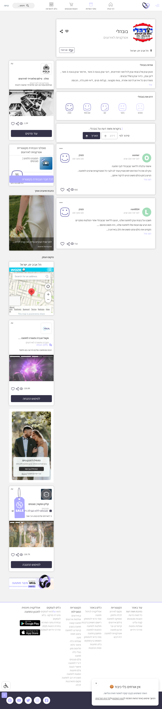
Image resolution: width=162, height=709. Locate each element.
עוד (150, 84)
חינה (79, 637)
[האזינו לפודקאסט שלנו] (31, 582)
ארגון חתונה (116, 629)
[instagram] (38, 703)
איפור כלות (75, 644)
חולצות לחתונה (94, 626)
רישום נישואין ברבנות (91, 622)
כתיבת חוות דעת (134, 611)
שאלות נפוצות (135, 626)
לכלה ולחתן (116, 615)
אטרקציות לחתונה (118, 24)
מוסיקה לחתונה (114, 618)
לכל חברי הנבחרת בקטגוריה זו (37, 180)
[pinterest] (10, 703)
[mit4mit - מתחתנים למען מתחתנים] (147, 5)
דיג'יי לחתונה (74, 663)
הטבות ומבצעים (134, 618)
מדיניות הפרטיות (102, 698)
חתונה (78, 655)
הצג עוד (147, 179)
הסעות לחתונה (74, 674)
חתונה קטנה (75, 623)
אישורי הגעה (75, 666)
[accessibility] (6, 685)
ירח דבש (118, 637)
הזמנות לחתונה (94, 629)
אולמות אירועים (73, 619)
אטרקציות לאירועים (100, 24)
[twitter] (28, 703)
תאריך (93, 135)
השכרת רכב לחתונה (71, 677)
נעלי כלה (76, 652)
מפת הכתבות (95, 648)
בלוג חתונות (95, 644)
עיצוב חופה (75, 634)
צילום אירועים (115, 622)
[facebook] (47, 703)
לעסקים (51, 611)
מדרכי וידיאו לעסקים (50, 629)
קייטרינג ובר (116, 626)
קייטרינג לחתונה (73, 630)
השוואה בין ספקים (92, 640)
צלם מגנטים (75, 659)
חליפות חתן (75, 648)
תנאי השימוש (118, 698)
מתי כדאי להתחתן (92, 618)
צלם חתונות (75, 670)
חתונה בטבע (75, 626)
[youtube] (19, 703)
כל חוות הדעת (135, 615)
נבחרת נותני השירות (51, 622)
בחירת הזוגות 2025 (51, 626)
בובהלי (87, 24)
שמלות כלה (75, 641)
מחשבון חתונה (94, 633)
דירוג (111, 135)
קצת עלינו (137, 622)
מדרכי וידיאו (136, 629)
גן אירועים (76, 615)
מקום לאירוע (116, 611)
